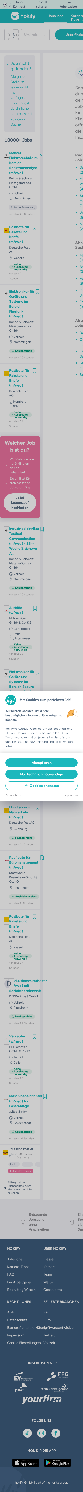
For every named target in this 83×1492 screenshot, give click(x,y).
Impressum (71, 795)
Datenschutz (13, 795)
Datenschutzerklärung (32, 742)
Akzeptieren (42, 763)
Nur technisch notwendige (41, 774)
